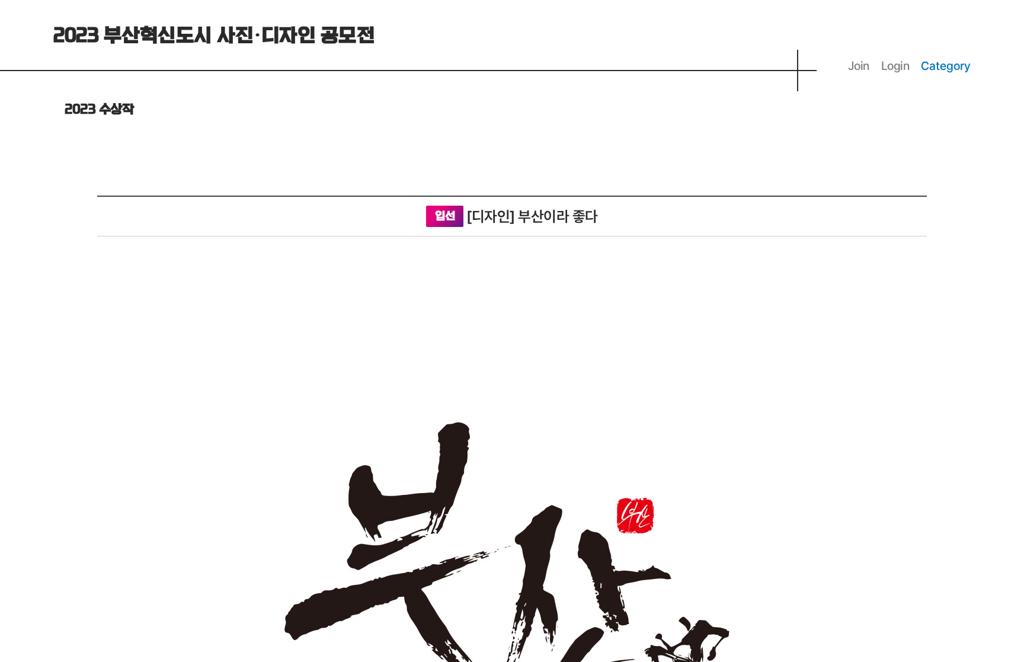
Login (895, 65)
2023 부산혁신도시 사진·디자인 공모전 (214, 36)
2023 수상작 (99, 109)
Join (858, 65)
